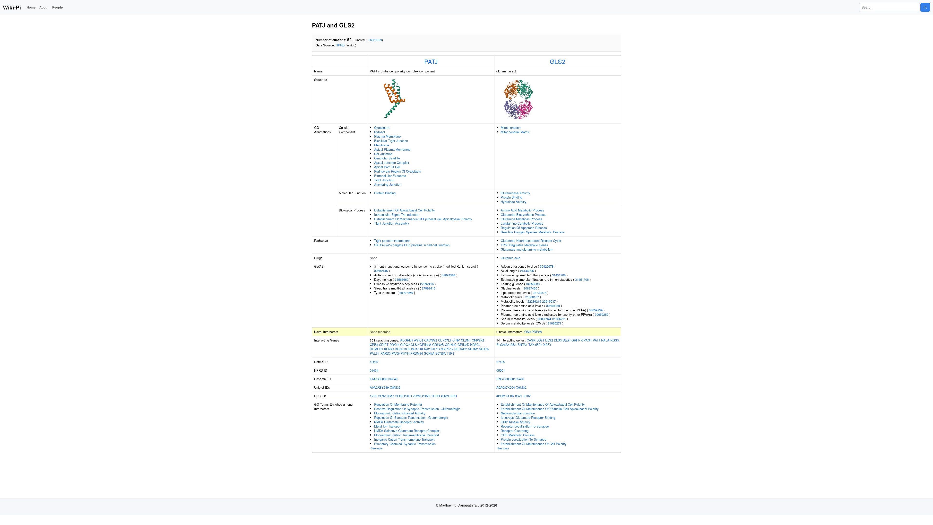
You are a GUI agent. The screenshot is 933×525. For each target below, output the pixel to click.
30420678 (546, 266)
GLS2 (557, 61)
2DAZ (390, 396)
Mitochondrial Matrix (515, 132)
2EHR (436, 396)
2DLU (408, 396)
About (43, 7)
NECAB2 (460, 349)
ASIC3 (418, 340)
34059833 (533, 283)
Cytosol (379, 132)
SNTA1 (522, 344)
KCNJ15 (413, 349)
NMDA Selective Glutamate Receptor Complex (407, 430)
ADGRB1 (406, 340)
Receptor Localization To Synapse (525, 426)
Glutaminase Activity (515, 193)
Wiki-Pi (12, 7)
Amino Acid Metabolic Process (522, 210)
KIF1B (435, 349)
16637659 (375, 40)
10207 (374, 361)
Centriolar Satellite (387, 158)
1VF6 (373, 396)
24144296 (527, 270)
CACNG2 (430, 340)
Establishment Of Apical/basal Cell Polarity (404, 210)
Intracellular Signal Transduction (396, 214)
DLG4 (566, 340)
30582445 (381, 270)
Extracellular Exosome (390, 175)
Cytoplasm (381, 127)
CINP (456, 340)
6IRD (453, 396)
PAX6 (396, 353)
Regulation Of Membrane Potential (398, 404)
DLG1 (540, 340)
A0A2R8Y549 (379, 387)
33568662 (401, 279)
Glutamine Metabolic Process (521, 219)
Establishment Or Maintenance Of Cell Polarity (534, 443)
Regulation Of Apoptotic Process (524, 227)
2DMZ (426, 396)
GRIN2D (463, 344)
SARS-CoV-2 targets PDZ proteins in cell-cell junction (411, 245)
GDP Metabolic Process (518, 435)
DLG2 (549, 340)
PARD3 (385, 353)
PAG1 (588, 340)
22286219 (534, 301)
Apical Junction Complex (391, 162)
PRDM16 (416, 353)
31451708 (559, 275)
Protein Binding (385, 193)
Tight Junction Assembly (391, 223)
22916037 (549, 301)
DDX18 (394, 344)
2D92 (382, 396)
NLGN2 (473, 349)
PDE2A (537, 331)
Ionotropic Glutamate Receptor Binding (528, 417)
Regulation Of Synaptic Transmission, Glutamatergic (411, 417)
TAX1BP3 (535, 344)
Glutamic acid (510, 257)
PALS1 (375, 353)
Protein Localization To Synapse (523, 439)
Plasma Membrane (387, 136)
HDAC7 (475, 344)
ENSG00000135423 (510, 378)
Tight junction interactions (392, 240)
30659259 (553, 305)
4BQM (500, 396)
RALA (605, 340)
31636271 (559, 318)
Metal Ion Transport (387, 426)
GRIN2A (425, 344)
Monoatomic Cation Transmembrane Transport (406, 435)
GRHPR (577, 340)
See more (376, 448)
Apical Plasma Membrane (392, 149)
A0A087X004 (505, 387)
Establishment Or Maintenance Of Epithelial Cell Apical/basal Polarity (423, 219)
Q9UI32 (521, 387)
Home (31, 7)
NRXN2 (484, 349)
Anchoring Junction (387, 184)
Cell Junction (383, 153)
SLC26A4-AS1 (506, 344)
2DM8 (417, 396)
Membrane (381, 145)
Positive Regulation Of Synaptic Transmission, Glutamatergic (417, 408)
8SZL (519, 396)
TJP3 (450, 353)
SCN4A (429, 353)
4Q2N (445, 396)
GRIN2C (451, 344)
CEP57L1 (444, 340)
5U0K (510, 396)
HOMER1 (376, 349)
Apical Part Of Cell (387, 167)
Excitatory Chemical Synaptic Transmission (405, 443)
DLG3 (558, 340)
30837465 (530, 288)
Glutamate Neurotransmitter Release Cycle (531, 240)
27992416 (427, 283)
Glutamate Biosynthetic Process (523, 214)
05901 (500, 370)
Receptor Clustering (514, 430)
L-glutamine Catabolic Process (522, 223)
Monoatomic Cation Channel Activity (399, 413)
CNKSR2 (478, 340)
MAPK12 (447, 349)
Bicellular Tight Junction (391, 140)
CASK (531, 340)
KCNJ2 (425, 349)
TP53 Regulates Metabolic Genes (524, 245)
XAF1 (547, 344)
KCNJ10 (401, 349)
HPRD (340, 45)
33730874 (539, 292)
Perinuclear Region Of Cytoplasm (397, 171)
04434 (374, 370)
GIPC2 (405, 344)
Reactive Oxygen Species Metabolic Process (533, 232)
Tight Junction (384, 180)
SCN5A (440, 353)
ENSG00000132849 (383, 378)
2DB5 (399, 396)
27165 (500, 361)
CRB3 (374, 344)
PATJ (431, 61)
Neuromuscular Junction (518, 413)
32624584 (448, 275)
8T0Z (527, 396)
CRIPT (384, 344)
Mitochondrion (510, 127)
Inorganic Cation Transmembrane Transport (404, 439)
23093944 (544, 318)
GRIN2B (438, 344)
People (57, 7)
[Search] (925, 7)
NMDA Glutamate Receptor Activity (399, 422)
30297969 (406, 292)
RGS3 (614, 340)
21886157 (532, 297)
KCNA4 (389, 349)
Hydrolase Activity (514, 201)
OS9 (527, 331)
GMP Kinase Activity (515, 422)
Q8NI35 (395, 387)
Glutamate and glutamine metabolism (527, 249)
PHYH (405, 353)
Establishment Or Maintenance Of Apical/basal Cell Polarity (543, 404)
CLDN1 (466, 340)
